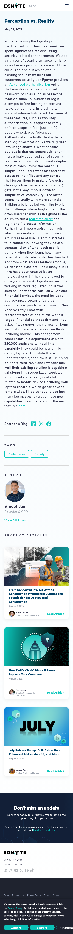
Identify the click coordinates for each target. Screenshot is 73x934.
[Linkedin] (33, 423)
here (22, 405)
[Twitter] (41, 423)
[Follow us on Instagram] (10, 870)
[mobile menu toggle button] (67, 5)
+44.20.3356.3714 (18, 864)
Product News (16, 454)
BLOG (33, 6)
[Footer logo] (15, 852)
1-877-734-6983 (14, 859)
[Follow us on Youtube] (16, 870)
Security (39, 454)
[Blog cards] (36, 583)
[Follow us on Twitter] (21, 870)
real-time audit (41, 218)
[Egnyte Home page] (14, 5)
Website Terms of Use (14, 894)
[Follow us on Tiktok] (32, 870)
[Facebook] (48, 423)
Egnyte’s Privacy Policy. (44, 829)
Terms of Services (52, 894)
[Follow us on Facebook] (26, 870)
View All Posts (15, 520)
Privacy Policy (34, 894)
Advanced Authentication (29, 84)
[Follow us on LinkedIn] (5, 870)
